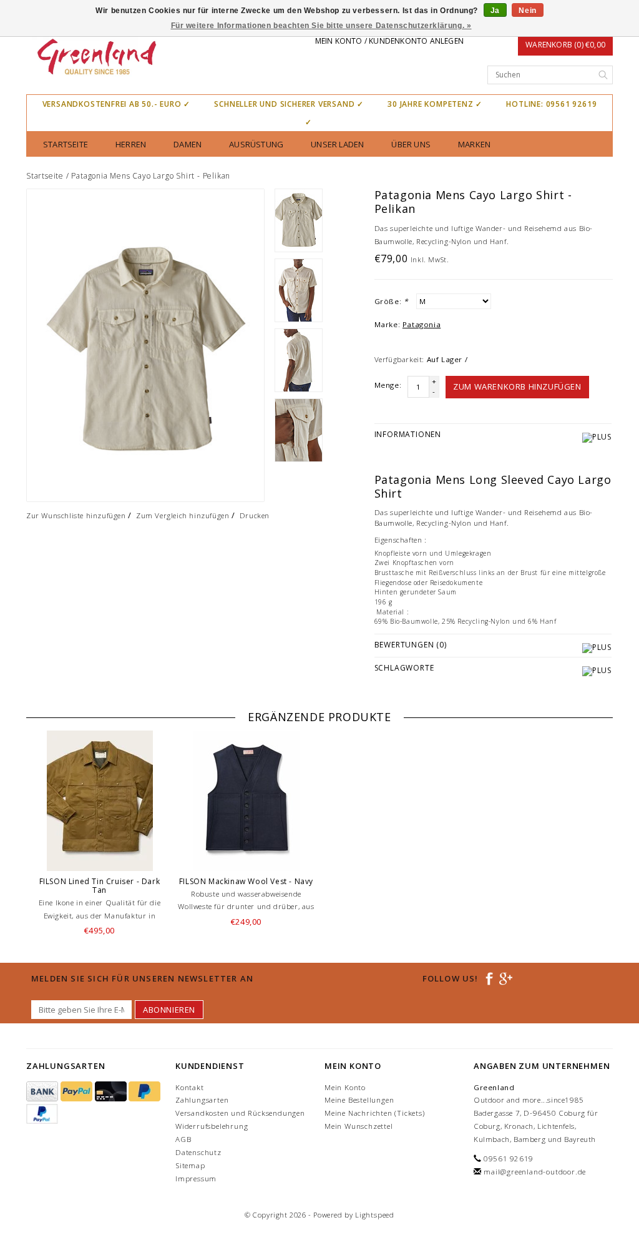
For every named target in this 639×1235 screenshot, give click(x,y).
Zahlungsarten (201, 1100)
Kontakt (189, 1087)
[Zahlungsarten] (43, 1091)
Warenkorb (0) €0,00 (565, 44)
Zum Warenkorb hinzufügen (517, 386)
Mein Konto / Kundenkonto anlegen (389, 41)
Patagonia (421, 324)
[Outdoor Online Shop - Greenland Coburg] (95, 58)
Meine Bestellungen (359, 1100)
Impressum (196, 1178)
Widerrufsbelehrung (211, 1126)
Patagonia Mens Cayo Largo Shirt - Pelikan (150, 175)
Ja (495, 10)
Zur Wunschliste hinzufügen (76, 515)
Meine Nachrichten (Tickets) (374, 1113)
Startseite (65, 144)
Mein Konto (345, 1087)
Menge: (388, 385)
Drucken (255, 515)
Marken (474, 144)
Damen (187, 144)
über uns (411, 144)
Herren (130, 144)
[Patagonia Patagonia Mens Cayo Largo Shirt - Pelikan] (145, 345)
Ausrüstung (256, 144)
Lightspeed (374, 1214)
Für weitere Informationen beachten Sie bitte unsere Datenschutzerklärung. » (321, 25)
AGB (183, 1139)
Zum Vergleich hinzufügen (182, 515)
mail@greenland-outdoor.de (535, 1171)
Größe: (391, 301)
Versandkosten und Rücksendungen (240, 1113)
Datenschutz (198, 1152)
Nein (527, 10)
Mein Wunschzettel (358, 1126)
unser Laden (337, 144)
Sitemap (190, 1165)
